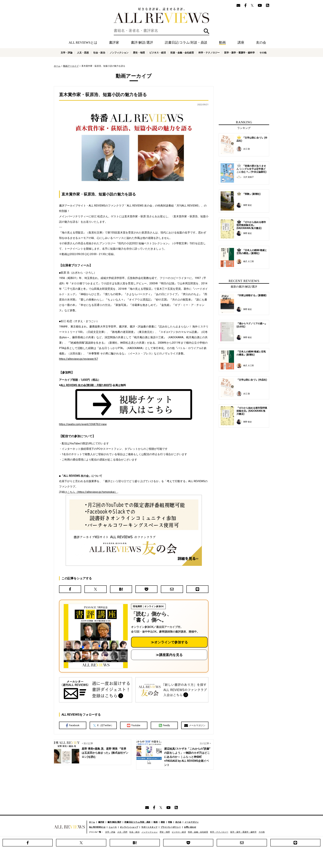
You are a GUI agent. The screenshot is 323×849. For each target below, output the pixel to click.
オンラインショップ (129, 827)
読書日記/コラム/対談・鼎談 (186, 42)
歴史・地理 (139, 52)
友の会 (261, 42)
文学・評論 (67, 52)
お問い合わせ (190, 827)
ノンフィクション (119, 52)
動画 (222, 42)
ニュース (113, 827)
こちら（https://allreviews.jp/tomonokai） (92, 492)
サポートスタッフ (149, 827)
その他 (262, 52)
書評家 (114, 42)
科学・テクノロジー (209, 52)
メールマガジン (197, 725)
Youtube (135, 725)
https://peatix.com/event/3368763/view (83, 424)
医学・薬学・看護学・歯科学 (239, 52)
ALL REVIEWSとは (83, 42)
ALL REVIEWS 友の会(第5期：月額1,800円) (86, 385)
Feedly (166, 725)
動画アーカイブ (71, 66)
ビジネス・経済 (157, 52)
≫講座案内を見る (169, 655)
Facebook (74, 725)
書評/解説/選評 (142, 42)
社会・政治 (99, 52)
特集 (170, 822)
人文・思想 (83, 52)
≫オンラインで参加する (169, 642)
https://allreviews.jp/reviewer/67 (78, 358)
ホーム (57, 66)
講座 (241, 42)
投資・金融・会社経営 (182, 52)
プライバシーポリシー (171, 827)
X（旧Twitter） (105, 725)
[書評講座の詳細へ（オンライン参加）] (95, 636)
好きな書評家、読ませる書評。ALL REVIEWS (161, 15)
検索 (206, 31)
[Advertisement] (244, 94)
